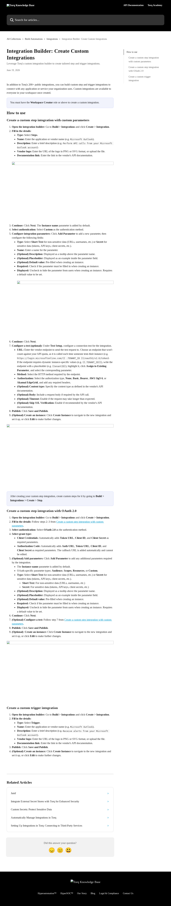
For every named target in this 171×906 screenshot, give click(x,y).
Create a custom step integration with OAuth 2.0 (144, 69)
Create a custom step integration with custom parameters (144, 59)
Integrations (52, 39)
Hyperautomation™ (47, 893)
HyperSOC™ (66, 893)
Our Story (82, 893)
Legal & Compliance (109, 893)
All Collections (14, 39)
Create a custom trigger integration (140, 78)
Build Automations (34, 39)
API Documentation (133, 5)
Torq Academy (155, 5)
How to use (132, 52)
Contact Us (128, 893)
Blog (93, 893)
